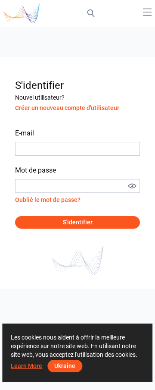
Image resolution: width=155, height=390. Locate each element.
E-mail (24, 133)
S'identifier (78, 222)
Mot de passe (35, 170)
